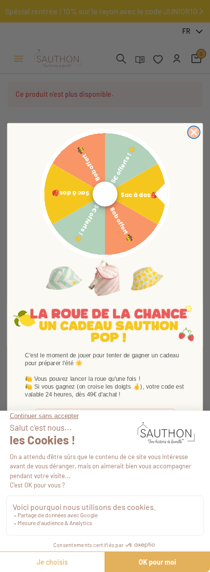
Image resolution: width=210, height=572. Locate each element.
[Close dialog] (194, 132)
